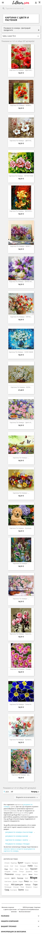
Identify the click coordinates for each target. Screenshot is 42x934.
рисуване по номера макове (16, 836)
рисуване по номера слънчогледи (19, 832)
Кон (31, 881)
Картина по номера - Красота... (21, 634)
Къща (6, 885)
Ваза (36, 874)
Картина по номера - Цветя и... (21, 422)
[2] (17, 907)
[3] (18, 907)
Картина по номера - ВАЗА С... (21, 246)
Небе (30, 865)
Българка (13, 890)
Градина (27, 863)
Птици (21, 871)
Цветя (13, 878)
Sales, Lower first (21, 36)
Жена (30, 874)
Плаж (36, 881)
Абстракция (17, 884)
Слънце (16, 887)
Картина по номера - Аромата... (21, 740)
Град (7, 889)
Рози (36, 871)
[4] (20, 907)
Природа (20, 878)
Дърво (15, 881)
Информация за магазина (13, 932)
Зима (27, 890)
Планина (9, 874)
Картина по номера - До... (21, 775)
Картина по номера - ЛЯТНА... (21, 317)
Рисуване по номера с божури (17, 844)
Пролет (33, 868)
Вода (6, 869)
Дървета (29, 871)
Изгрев (6, 863)
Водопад (14, 863)
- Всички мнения (21, 909)
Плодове (7, 871)
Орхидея (23, 866)
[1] (15, 907)
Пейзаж (28, 885)
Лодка (20, 881)
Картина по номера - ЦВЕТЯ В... (21, 141)
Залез (21, 889)
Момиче (29, 887)
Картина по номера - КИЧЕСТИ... (21, 282)
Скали (15, 871)
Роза (36, 866)
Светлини (7, 881)
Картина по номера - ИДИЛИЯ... (21, 70)
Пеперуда (7, 887)
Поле (22, 887)
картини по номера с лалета (16, 840)
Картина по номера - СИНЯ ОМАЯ (21, 352)
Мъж (21, 869)
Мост (11, 869)
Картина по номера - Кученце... (21, 528)
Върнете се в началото (27, 797)
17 (12, 792)
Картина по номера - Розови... (21, 669)
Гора (35, 884)
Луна (16, 869)
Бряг (26, 878)
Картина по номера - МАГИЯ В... (21, 211)
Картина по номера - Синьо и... (21, 704)
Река (26, 881)
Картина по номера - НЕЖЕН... (21, 105)
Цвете (24, 874)
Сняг (11, 866)
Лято (26, 869)
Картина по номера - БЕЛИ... (21, 387)
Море (33, 877)
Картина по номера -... (21, 458)
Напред (35, 792)
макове (6, 878)
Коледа (17, 874)
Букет (20, 862)
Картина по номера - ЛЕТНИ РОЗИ (21, 176)
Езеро (35, 887)
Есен (16, 866)
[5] (21, 907)
